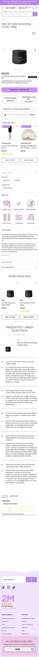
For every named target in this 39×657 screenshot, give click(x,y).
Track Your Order (6, 634)
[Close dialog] (35, 638)
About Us (24, 621)
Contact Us (5, 621)
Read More (5, 255)
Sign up (31, 579)
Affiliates (24, 627)
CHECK (32, 115)
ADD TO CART (10, 160)
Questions (14, 496)
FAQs (3, 624)
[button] (19, 649)
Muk (3, 20)
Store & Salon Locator (8, 627)
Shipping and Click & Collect (8, 618)
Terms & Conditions (27, 624)
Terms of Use (25, 634)
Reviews (5, 496)
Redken (27, 11)
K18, (24, 11)
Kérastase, (12, 11)
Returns (4, 630)
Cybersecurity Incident (28, 618)
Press (23, 630)
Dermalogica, (18, 11)
